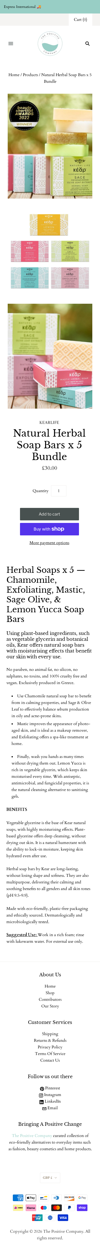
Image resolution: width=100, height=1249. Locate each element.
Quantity (40, 491)
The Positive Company (32, 1136)
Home (13, 75)
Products (30, 75)
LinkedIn (52, 1101)
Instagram (52, 1095)
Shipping (50, 1034)
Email (52, 1108)
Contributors (50, 999)
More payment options (49, 543)
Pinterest (52, 1088)
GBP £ (47, 1177)
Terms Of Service (50, 1054)
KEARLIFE (49, 422)
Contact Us (50, 1060)
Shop (50, 993)
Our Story (50, 1006)
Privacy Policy (50, 1047)
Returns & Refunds (50, 1040)
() (80, 19)
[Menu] (11, 43)
